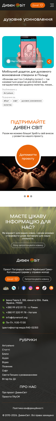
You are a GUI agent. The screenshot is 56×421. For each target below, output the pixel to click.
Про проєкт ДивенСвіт (14, 392)
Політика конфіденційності (28, 408)
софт (15, 101)
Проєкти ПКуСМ (11, 396)
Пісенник (7, 366)
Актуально (8, 93)
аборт (6, 101)
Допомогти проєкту (28, 156)
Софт (5, 370)
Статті (6, 349)
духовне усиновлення (31, 101)
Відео (5, 362)
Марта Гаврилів (18, 61)
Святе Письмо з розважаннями (19, 374)
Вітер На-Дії (9, 379)
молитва (7, 105)
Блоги (5, 354)
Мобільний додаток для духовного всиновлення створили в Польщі (26, 72)
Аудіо (5, 358)
